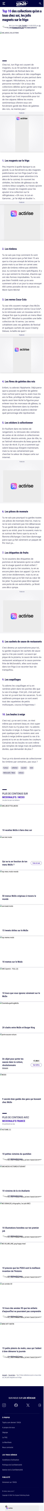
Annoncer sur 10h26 (9, 1482)
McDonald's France (18, 28)
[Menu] (4, 3)
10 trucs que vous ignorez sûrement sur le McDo (21, 994)
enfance (21, 773)
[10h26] (22, 3)
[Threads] (40, 1405)
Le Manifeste (6, 1442)
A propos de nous (8, 1427)
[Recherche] (40, 3)
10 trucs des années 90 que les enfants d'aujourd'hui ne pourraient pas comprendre (21, 1309)
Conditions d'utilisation (10, 1459)
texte (31, 768)
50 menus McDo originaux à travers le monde (19, 897)
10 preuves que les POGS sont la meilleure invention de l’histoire (21, 1269)
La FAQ (4, 1437)
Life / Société (23, 26)
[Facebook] (16, 1405)
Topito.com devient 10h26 (11, 1422)
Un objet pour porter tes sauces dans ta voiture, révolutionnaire (12, 1062)
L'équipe (5, 1432)
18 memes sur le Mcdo (12, 961)
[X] (28, 1405)
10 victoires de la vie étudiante (16, 1190)
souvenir (23, 768)
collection (15, 768)
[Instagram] (4, 1405)
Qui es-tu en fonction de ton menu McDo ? (14, 863)
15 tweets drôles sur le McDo (15, 930)
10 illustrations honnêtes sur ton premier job (20, 1229)
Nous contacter (7, 1447)
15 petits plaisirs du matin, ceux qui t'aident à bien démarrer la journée (21, 1350)
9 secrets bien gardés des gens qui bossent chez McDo (21, 1100)
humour (5, 768)
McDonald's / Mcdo (9, 773)
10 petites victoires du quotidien (16, 1153)
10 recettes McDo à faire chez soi (17, 830)
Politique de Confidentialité (12, 1464)
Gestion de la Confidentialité (12, 1469)
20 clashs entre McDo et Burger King (18, 1027)
